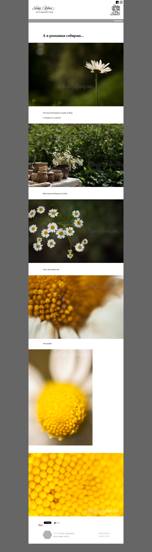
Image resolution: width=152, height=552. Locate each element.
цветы (66, 536)
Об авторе (118, 21)
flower (61, 533)
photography (69, 533)
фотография (58, 536)
